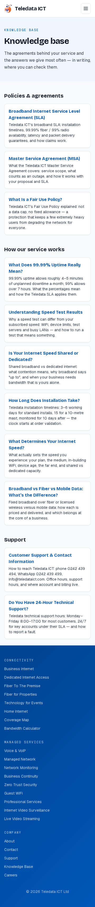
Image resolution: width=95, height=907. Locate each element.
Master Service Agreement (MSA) (44, 158)
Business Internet (19, 668)
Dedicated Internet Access (26, 677)
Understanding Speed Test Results (46, 312)
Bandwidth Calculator (22, 728)
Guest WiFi (13, 793)
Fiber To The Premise (22, 685)
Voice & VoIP (15, 750)
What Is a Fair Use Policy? (35, 199)
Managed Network (20, 759)
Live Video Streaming (22, 818)
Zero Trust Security (20, 784)
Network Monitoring (21, 767)
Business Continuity (21, 776)
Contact (11, 849)
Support (11, 858)
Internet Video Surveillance (27, 810)
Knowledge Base (18, 866)
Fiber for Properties (20, 694)
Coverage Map (16, 719)
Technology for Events (23, 702)
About (9, 841)
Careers (10, 875)
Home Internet (16, 711)
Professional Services (23, 801)
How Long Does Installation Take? (44, 400)
